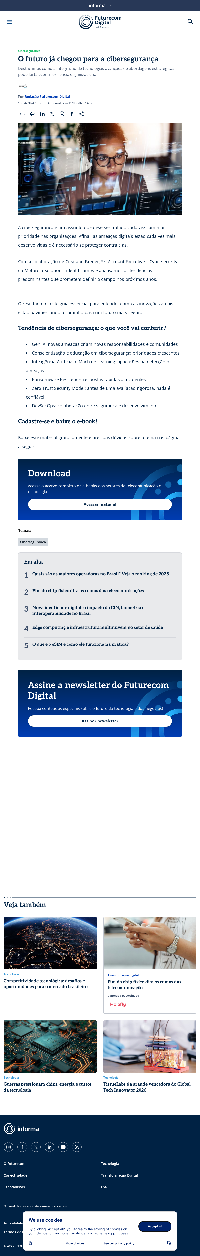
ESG (104, 1187)
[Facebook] (22, 1147)
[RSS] (77, 1147)
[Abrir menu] (9, 22)
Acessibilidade (15, 1223)
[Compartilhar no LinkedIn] (42, 114)
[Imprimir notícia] (33, 114)
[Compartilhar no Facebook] (72, 114)
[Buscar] (190, 22)
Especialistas (14, 1187)
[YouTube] (63, 1147)
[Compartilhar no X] (52, 114)
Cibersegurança (29, 51)
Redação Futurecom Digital (47, 96)
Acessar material (100, 504)
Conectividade (15, 1175)
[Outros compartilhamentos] (81, 114)
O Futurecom (14, 1163)
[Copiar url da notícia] (23, 114)
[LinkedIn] (49, 1147)
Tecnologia (110, 1163)
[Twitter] (36, 1147)
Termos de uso (16, 1232)
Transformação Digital (119, 1175)
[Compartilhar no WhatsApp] (62, 114)
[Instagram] (8, 1147)
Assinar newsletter (100, 721)
